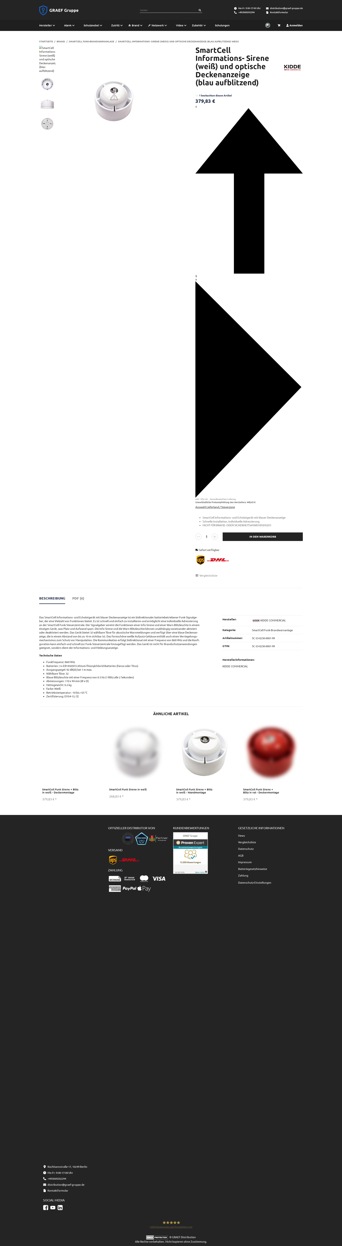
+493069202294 (246, 12)
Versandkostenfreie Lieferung (223, 499)
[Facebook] (45, 1208)
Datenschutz (246, 848)
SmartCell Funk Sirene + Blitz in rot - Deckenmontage (261, 791)
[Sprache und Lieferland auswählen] (267, 25)
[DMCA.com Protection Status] (157, 1237)
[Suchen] (200, 10)
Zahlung (243, 875)
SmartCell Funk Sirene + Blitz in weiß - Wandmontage (194, 791)
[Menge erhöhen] (215, 537)
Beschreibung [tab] (52, 598)
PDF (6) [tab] (78, 598)
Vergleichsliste (247, 842)
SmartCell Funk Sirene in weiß (128, 789)
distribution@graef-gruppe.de (286, 8)
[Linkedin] (60, 1208)
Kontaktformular (279, 12)
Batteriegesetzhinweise (252, 868)
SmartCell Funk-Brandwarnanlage (272, 630)
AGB (240, 855)
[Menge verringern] (198, 537)
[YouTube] (52, 1208)
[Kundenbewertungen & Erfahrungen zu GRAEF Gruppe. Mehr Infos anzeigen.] (190, 852)
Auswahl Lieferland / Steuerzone (215, 507)
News (241, 835)
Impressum (245, 862)
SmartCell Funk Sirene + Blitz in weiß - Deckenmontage (60, 791)
